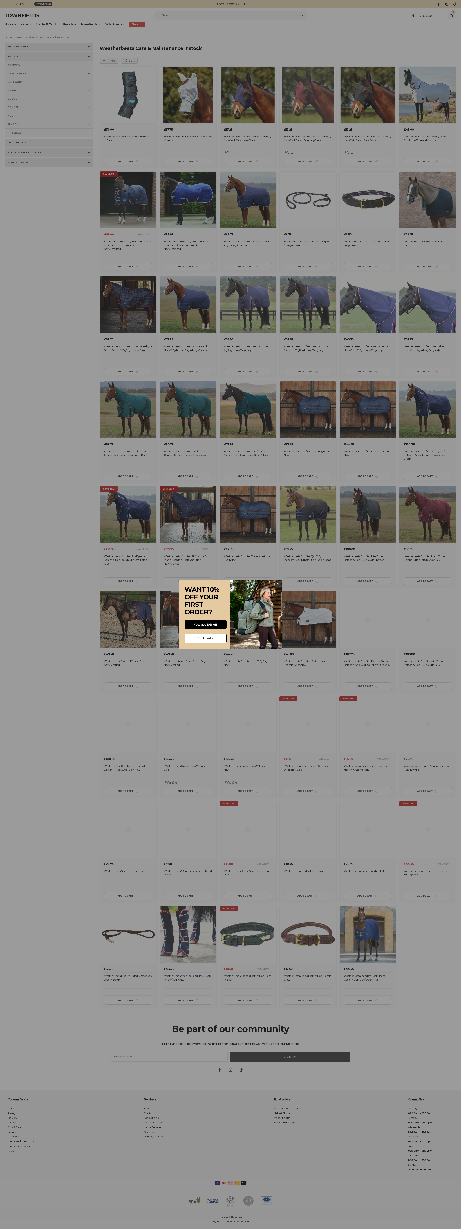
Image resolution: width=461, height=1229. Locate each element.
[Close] (278, 584)
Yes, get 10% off (205, 624)
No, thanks (205, 638)
